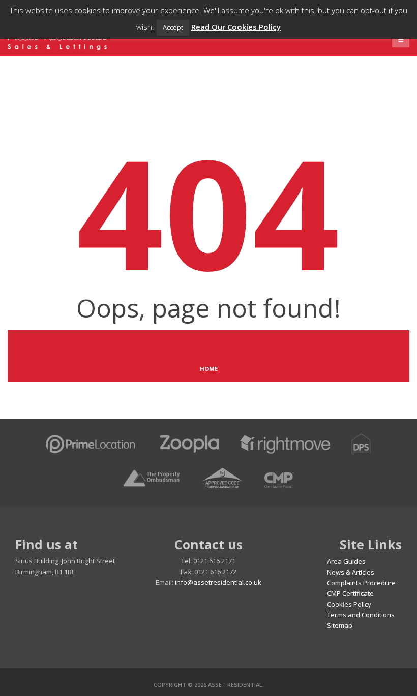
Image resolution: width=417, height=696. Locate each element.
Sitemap (339, 625)
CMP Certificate (350, 593)
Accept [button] (173, 27)
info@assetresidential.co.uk (218, 582)
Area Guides (346, 561)
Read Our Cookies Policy (236, 27)
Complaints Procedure (361, 582)
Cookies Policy (349, 604)
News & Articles (350, 572)
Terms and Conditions (361, 614)
